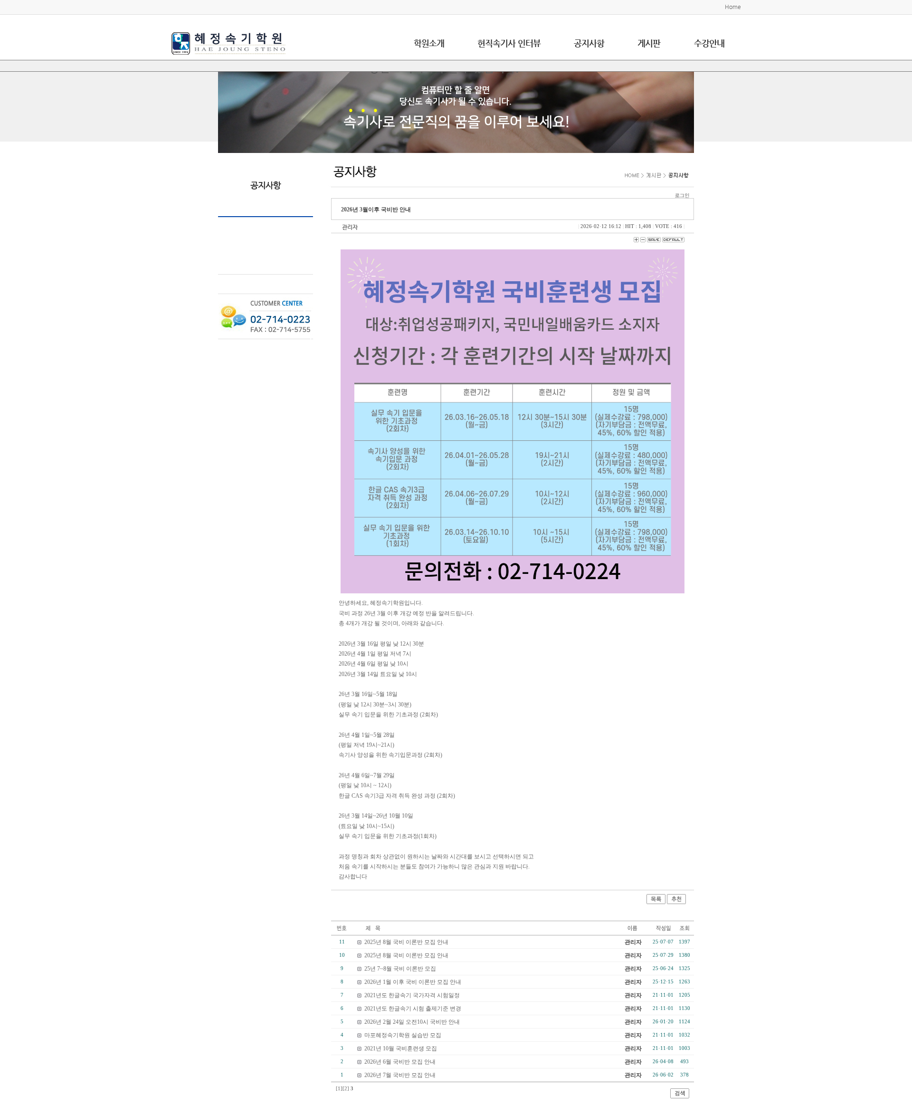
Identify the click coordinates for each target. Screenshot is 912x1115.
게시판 (648, 43)
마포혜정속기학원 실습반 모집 (402, 1035)
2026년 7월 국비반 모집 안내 (400, 1075)
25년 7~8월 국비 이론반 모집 (400, 968)
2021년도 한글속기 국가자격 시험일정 (412, 995)
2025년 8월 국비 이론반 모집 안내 (406, 942)
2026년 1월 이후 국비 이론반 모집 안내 (412, 982)
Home (733, 6)
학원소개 (429, 43)
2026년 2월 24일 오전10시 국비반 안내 (412, 1022)
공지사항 (589, 43)
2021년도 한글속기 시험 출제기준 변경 (412, 1008)
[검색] (679, 1092)
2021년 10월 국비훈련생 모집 (400, 1048)
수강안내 (709, 43)
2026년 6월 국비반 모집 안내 (400, 1061)
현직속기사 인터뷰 (509, 43)
